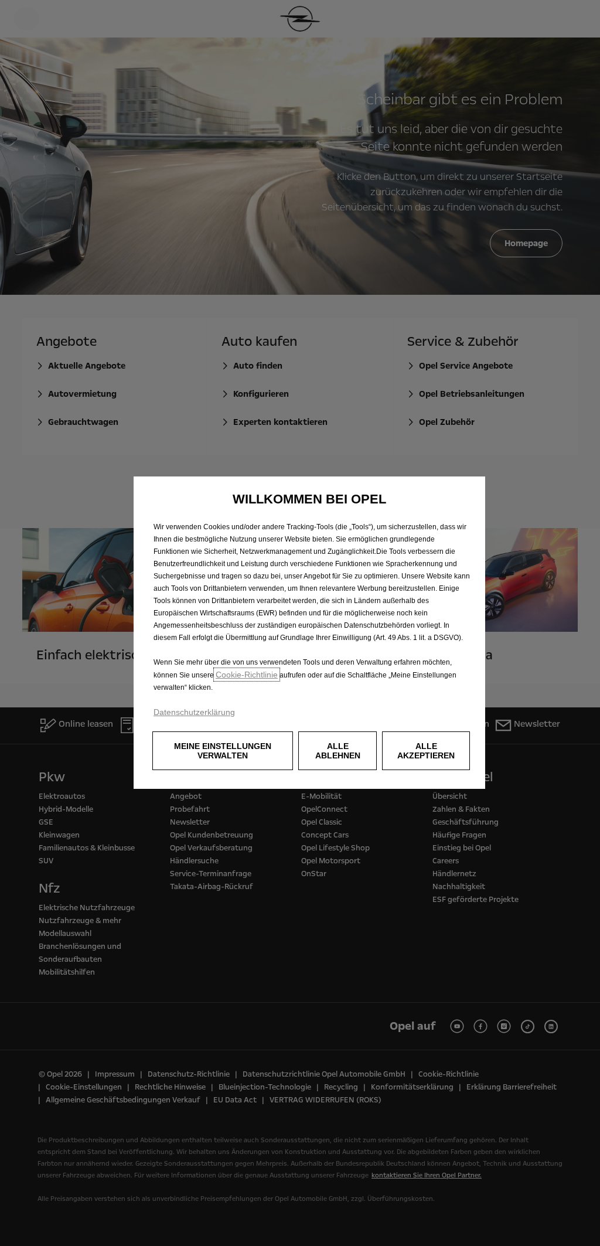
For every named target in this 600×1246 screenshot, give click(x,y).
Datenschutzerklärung (194, 712)
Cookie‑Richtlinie (247, 674)
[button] (222, 750)
